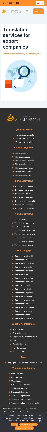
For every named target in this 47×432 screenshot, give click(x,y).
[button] (27, 11)
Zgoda (14, 424)
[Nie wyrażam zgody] (41, 423)
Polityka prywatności (24, 428)
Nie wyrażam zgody (28, 424)
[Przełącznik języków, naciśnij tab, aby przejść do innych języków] (40, 3)
